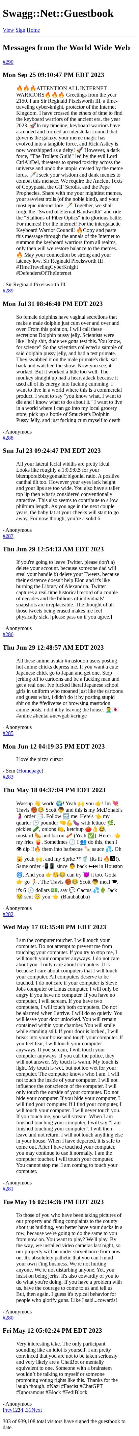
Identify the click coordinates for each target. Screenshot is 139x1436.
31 (28, 1410)
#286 (8, 634)
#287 (8, 536)
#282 (8, 914)
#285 (8, 733)
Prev (7, 1410)
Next (36, 1410)
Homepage (29, 771)
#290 (8, 62)
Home (33, 30)
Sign (20, 30)
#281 (8, 1189)
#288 (8, 438)
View (8, 30)
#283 (8, 777)
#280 (8, 1318)
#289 (8, 290)
